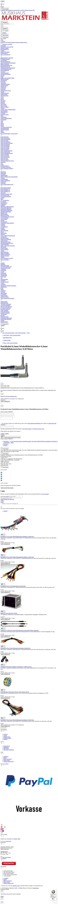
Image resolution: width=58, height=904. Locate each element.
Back (2, 896)
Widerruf (5, 739)
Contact (5, 735)
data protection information (34, 423)
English (2, 6)
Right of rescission (13, 10)
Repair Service (6, 746)
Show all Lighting (5, 259)
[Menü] (56, 890)
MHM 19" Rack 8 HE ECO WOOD (9, 613)
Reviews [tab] (5, 445)
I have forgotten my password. (7, 499)
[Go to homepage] (25, 20)
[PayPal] (29, 794)
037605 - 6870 (17, 838)
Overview (3, 42)
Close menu (5, 37)
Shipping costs (6, 736)
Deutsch (2, 4)
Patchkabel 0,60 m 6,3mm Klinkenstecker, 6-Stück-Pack (13, 586)
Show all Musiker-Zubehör (7, 168)
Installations (6, 747)
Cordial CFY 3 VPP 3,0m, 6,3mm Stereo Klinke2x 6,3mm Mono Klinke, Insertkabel (19, 630)
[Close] (2, 384)
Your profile (8, 42)
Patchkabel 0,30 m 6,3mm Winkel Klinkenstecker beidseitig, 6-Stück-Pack (17, 557)
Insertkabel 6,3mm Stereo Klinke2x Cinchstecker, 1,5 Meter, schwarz (16, 666)
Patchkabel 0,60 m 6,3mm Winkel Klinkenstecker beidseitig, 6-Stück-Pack (17, 720)
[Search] (2, 26)
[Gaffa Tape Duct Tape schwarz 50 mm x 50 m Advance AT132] (7, 688)
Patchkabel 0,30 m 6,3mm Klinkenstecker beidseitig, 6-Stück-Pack (15, 648)
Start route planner (7, 857)
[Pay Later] (2, 825)
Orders (25, 42)
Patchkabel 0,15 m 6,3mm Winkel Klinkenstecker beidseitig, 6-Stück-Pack (17, 536)
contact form (8, 841)
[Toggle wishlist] (3, 535)
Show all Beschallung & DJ (7, 184)
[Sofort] (2, 829)
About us (5, 734)
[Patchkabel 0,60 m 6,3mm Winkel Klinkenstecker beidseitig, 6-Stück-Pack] (13, 716)
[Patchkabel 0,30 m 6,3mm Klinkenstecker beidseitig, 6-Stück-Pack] (13, 644)
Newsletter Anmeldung (8, 749)
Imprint (7, 10)
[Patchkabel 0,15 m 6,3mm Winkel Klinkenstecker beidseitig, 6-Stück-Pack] (14, 533)
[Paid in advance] (29, 823)
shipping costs (16, 885)
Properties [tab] (5, 444)
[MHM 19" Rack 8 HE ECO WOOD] (12, 609)
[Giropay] (2, 831)
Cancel (2, 433)
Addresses (13, 42)
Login (2, 39)
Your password (4, 498)
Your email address (5, 496)
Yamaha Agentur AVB (30, 10)
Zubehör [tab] (5, 511)
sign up (3, 41)
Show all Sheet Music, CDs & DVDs (9, 133)
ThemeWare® (36, 888)
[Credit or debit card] (3, 827)
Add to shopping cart (5, 401)
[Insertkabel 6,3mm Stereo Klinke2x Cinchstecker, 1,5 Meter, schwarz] (5, 663)
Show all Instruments (5, 54)
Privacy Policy (21, 10)
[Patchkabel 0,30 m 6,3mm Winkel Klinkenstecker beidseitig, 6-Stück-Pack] (13, 553)
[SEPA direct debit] (2, 833)
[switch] (53, 899)
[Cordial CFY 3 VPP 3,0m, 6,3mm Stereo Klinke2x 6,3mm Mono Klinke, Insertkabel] (14, 626)
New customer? (45, 494)
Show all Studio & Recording (7, 298)
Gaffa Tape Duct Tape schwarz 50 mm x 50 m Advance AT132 (15, 692)
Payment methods (20, 42)
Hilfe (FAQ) (6, 748)
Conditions (3, 10)
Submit (6, 433)
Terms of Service (37, 428)
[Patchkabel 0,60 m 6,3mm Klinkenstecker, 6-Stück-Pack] (13, 582)
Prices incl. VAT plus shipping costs (9, 396)
